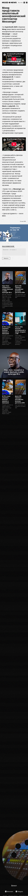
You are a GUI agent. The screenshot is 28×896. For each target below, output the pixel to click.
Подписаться (15, 237)
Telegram (27, 2)
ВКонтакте (24, 2)
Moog (14, 886)
